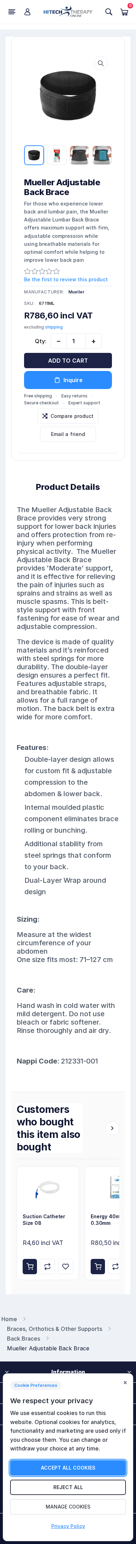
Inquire (73, 380)
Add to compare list (47, 1266)
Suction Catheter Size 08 (44, 1219)
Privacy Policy (68, 1526)
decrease (58, 341)
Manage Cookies (68, 1507)
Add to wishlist (65, 1266)
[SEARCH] (108, 11)
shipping (54, 327)
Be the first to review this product (66, 279)
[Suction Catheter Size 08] (48, 1187)
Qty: (40, 341)
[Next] (112, 1128)
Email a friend (68, 434)
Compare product (72, 416)
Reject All (68, 1487)
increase (93, 341)
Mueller (76, 291)
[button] (101, 63)
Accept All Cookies (68, 1468)
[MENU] (12, 11)
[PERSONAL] (27, 11)
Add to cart (68, 360)
